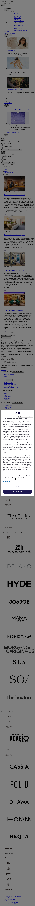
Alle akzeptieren (17, 491)
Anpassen (17, 486)
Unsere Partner (7, 481)
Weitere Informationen (9, 479)
